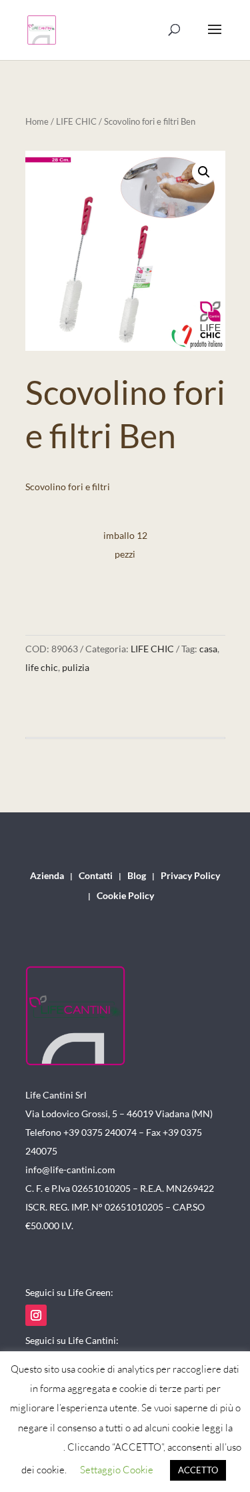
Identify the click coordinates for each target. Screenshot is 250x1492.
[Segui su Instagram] (36, 1315)
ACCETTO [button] (198, 1470)
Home (37, 121)
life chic (41, 667)
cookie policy (36, 1447)
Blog (136, 876)
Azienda (47, 876)
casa (208, 648)
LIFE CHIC (76, 121)
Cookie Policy (125, 896)
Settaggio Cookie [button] (116, 1469)
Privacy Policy (190, 876)
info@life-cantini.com (70, 1169)
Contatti (96, 876)
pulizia (75, 667)
